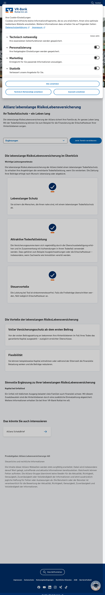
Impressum (37, 27)
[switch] (97, 47)
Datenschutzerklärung (16, 27)
